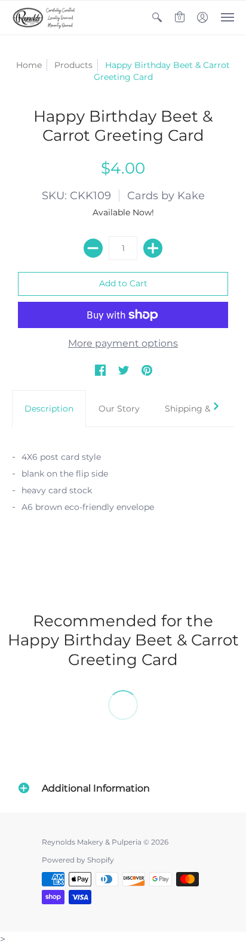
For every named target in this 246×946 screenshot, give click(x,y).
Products (73, 65)
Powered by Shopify (78, 859)
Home (29, 65)
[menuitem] (157, 18)
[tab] (49, 408)
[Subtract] (93, 248)
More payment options (123, 343)
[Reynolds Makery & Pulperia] (45, 18)
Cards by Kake (166, 195)
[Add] (152, 248)
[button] (157, 18)
